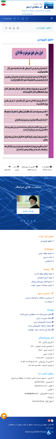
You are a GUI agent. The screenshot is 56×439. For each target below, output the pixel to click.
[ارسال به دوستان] (14, 28)
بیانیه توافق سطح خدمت (43, 273)
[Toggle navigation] (51, 18)
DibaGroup (29, 431)
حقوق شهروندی (46, 241)
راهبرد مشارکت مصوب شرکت (41, 285)
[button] (34, 221)
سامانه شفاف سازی (45, 253)
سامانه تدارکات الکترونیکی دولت (39, 326)
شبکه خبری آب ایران (43, 318)
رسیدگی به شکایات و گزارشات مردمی (38, 298)
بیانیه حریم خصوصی (44, 277)
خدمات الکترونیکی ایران (42, 322)
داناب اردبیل (47, 257)
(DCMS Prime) (40, 431)
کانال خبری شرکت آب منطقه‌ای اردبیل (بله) (35, 314)
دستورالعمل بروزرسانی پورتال (41, 281)
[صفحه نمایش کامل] (6, 28)
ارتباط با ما (48, 301)
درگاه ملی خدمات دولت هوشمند (39, 329)
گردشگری (48, 261)
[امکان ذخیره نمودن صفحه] (10, 28)
